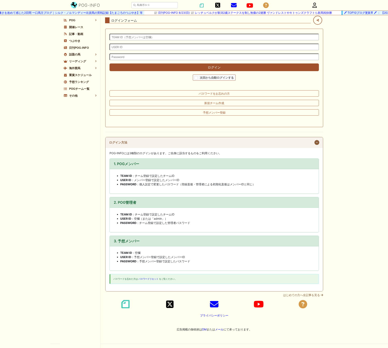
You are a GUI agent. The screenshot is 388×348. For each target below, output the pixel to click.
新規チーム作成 (214, 103)
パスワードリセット (148, 278)
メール (219, 329)
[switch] (196, 78)
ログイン (214, 67)
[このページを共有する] (317, 20)
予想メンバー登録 (214, 112)
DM (204, 329)
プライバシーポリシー (214, 315)
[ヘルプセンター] (266, 5)
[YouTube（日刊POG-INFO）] (250, 5)
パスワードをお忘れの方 (214, 93)
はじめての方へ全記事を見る (302, 295)
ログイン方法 (118, 142)
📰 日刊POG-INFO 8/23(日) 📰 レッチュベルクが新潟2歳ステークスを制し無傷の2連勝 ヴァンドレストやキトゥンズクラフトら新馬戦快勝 (240, 12)
